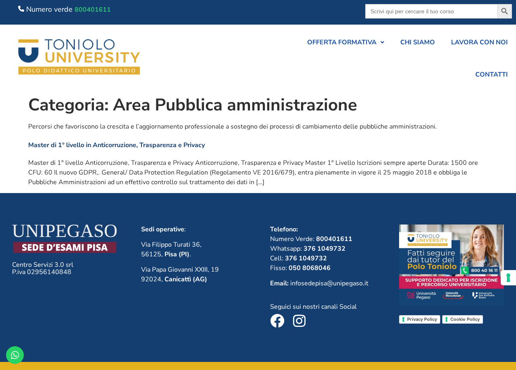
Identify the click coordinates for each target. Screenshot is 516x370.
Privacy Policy (422, 319)
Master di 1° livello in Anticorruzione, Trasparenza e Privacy (116, 145)
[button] (345, 42)
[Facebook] (277, 321)
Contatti (491, 74)
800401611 (93, 9)
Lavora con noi (479, 42)
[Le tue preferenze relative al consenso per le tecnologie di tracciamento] (508, 277)
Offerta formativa (342, 42)
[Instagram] (299, 321)
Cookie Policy (465, 319)
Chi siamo (417, 42)
